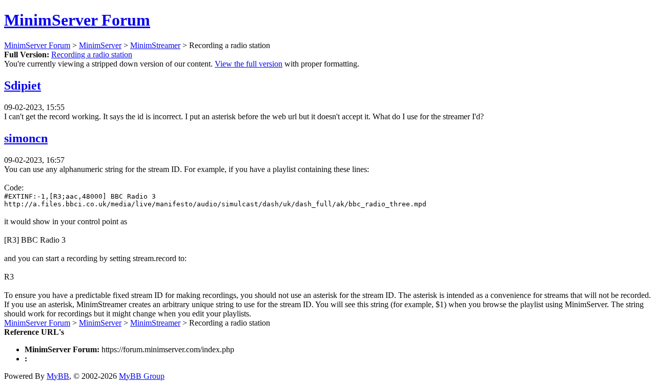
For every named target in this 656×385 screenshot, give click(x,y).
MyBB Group (142, 376)
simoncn (26, 138)
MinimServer (100, 45)
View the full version (248, 63)
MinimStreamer (155, 45)
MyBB (58, 376)
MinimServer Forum (77, 20)
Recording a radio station (91, 54)
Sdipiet (22, 85)
